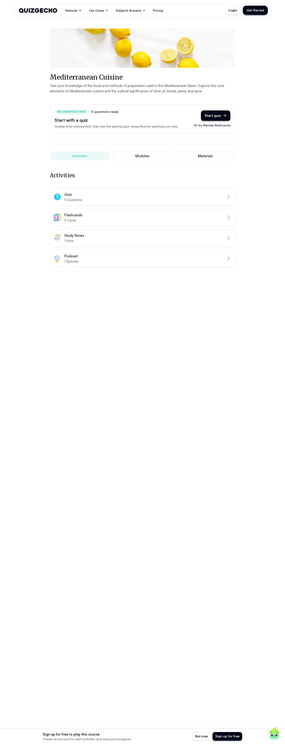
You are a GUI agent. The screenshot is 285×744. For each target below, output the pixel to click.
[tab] (79, 155)
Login (232, 10)
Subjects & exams (128, 10)
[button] (142, 197)
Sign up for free (227, 736)
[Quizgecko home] (38, 10)
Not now (201, 736)
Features (71, 10)
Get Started (255, 10)
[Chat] (274, 733)
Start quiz (213, 115)
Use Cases (96, 10)
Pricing (158, 10)
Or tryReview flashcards (212, 125)
